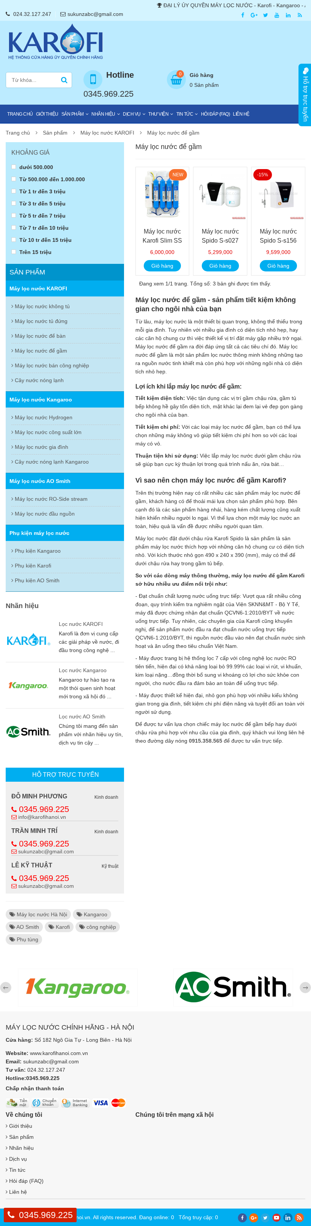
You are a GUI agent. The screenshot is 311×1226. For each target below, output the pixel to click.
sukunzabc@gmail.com (95, 14)
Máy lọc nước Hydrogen (42, 417)
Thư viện (158, 114)
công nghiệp (100, 927)
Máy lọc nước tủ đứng (40, 321)
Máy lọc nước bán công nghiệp (51, 365)
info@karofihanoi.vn (42, 817)
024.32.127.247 (32, 14)
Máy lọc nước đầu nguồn (44, 514)
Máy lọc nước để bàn (39, 336)
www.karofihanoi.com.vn (59, 1053)
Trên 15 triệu (35, 251)
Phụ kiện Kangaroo (37, 551)
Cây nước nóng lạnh (38, 380)
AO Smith (27, 927)
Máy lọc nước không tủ (41, 306)
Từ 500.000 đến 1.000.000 (51, 179)
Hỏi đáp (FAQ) (215, 114)
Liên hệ (241, 114)
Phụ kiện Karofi (32, 566)
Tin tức (184, 114)
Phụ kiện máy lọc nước (39, 533)
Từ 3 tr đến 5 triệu (42, 203)
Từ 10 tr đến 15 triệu (45, 239)
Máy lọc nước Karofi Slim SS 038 (162, 240)
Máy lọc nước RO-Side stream (50, 499)
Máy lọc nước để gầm (173, 133)
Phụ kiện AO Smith (36, 580)
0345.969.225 (44, 809)
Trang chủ (20, 114)
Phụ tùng (26, 939)
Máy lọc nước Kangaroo (40, 400)
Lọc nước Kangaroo (83, 670)
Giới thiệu (47, 114)
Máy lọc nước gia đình (40, 447)
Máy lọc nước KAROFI (107, 133)
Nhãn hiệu (103, 114)
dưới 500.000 (35, 167)
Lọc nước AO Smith (82, 716)
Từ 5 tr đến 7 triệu (42, 215)
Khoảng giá (30, 152)
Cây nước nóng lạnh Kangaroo (51, 462)
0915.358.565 (205, 741)
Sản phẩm (72, 114)
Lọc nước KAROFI (81, 624)
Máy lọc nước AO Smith (40, 481)
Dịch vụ (132, 114)
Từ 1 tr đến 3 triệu (42, 191)
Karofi (62, 927)
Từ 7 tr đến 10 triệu (43, 227)
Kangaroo (94, 914)
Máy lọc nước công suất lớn (47, 432)
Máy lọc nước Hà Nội (41, 914)
